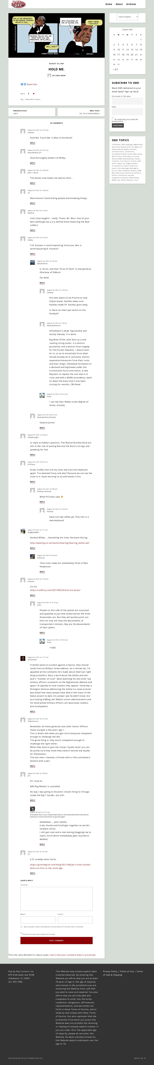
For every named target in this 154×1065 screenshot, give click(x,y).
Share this (32, 84)
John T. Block (33, 173)
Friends (133, 161)
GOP (139, 161)
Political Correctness (133, 173)
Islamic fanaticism (131, 166)
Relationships (134, 178)
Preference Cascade (126, 175)
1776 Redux (116, 144)
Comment (24, 885)
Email (114, 107)
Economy (135, 156)
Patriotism (120, 173)
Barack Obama (123, 149)
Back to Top (138, 1058)
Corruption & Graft (119, 154)
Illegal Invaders (132, 163)
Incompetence (117, 166)
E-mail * (61, 914)
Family (137, 159)
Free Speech (125, 161)
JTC (29, 776)
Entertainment (128, 159)
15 (141, 49)
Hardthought (33, 437)
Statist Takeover (127, 180)
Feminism (115, 161)
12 (127, 49)
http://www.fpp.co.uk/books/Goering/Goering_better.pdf (59, 543)
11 (123, 49)
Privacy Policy (110, 971)
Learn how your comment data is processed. (73, 955)
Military (134, 170)
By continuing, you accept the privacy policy (125, 120)
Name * (23, 914)
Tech (136, 180)
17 (118, 54)
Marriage (125, 168)
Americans (116, 147)
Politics (114, 175)
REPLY (32, 143)
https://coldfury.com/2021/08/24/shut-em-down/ (55, 590)
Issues (114, 168)
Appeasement (126, 147)
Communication (118, 151)
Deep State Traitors (32, 99)
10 (118, 49)
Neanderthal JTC (35, 153)
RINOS (114, 180)
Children (133, 149)
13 (132, 49)
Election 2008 (117, 159)
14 (136, 49)
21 (136, 54)
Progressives (117, 178)
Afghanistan (138, 144)
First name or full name (121, 96)
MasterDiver (42, 263)
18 (123, 54)
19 (127, 54)
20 (132, 54)
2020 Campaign (127, 144)
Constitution (129, 151)
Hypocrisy (121, 163)
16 (114, 54)
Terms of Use (127, 971)
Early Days (127, 156)
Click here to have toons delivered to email (38, 934)
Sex (118, 180)
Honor (114, 163)
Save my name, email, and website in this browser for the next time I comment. (54, 927)
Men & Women (124, 170)
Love (119, 168)
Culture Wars (132, 154)
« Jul (115, 69)
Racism (125, 178)
